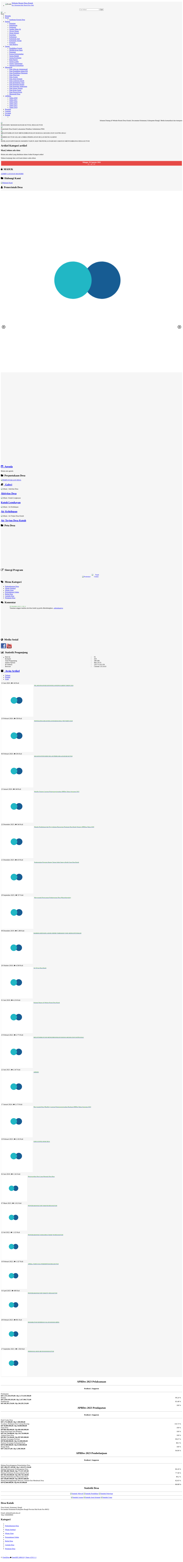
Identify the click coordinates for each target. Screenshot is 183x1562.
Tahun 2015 (13, 103)
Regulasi (8, 109)
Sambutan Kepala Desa (17, 20)
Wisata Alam (9, 590)
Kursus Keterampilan (16, 54)
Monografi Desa (14, 94)
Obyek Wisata (14, 31)
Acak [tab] (7, 679)
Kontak (7, 115)
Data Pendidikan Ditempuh (18, 73)
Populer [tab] (7, 677)
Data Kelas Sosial (15, 90)
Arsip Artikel (12, 671)
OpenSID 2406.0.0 (18, 1557)
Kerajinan (12, 35)
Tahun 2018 (13, 98)
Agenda (8, 466)
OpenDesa (6, 1557)
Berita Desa (9, 594)
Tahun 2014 (13, 107)
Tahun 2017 (13, 100)
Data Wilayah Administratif (18, 69)
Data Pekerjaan (14, 75)
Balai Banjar (13, 60)
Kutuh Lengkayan (11, 502)
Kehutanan (13, 37)
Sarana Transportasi (15, 63)
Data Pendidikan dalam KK (18, 71)
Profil (7, 18)
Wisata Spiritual (10, 588)
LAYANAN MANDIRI (15, 174)
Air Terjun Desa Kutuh (13, 520)
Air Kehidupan (9, 511)
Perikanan (12, 27)
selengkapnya (50, 628)
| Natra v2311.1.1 (30, 1557)
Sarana (7, 46)
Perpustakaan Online (12, 592)
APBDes (8, 96)
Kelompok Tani (14, 39)
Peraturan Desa (10, 598)
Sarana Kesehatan (15, 58)
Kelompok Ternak (15, 41)
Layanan (8, 113)
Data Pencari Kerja (15, 92)
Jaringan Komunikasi (16, 65)
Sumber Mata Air (15, 29)
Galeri (8, 484)
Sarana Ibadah (14, 56)
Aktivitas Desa (9, 493)
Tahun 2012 (13, 105)
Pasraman (12, 52)
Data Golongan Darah (16, 81)
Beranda (8, 16)
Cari (101, 9)
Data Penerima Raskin (16, 84)
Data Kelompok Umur (16, 83)
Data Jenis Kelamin (15, 79)
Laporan (8, 111)
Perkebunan (13, 25)
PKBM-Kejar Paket (16, 50)
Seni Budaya (13, 44)
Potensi (7, 21)
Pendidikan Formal (15, 48)
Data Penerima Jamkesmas (18, 86)
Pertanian (12, 23)
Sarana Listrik (14, 62)
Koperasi (12, 42)
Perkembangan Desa (12, 586)
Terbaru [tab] (7, 675)
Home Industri (14, 33)
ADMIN (4, 174)
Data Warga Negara (16, 88)
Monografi (8, 67)
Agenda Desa (9, 596)
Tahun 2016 (13, 102)
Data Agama (13, 77)
